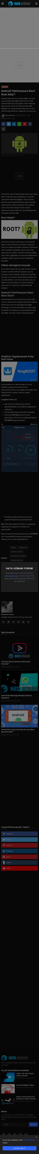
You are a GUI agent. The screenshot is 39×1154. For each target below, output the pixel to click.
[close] (36, 1137)
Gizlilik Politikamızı (29, 1140)
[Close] (35, 565)
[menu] (2, 3)
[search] (36, 3)
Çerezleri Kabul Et (19, 1148)
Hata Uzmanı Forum (12, 576)
